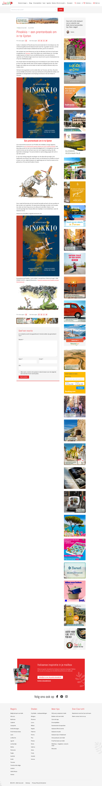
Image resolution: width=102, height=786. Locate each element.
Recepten (69, 3)
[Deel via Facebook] (39, 41)
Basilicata (12, 719)
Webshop (88, 3)
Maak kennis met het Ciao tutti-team (81, 713)
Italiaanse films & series (58, 728)
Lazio (11, 734)
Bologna (33, 716)
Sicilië (11, 759)
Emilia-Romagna (14, 728)
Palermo (33, 731)
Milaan (32, 725)
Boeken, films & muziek (58, 3)
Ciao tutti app (55, 719)
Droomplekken (37, 3)
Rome (32, 744)
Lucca (32, 722)
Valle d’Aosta (13, 771)
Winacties (54, 748)
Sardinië (12, 756)
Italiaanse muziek (56, 731)
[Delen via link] (46, 41)
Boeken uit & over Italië (22, 27)
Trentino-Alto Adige (15, 765)
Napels (33, 728)
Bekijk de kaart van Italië (16, 713)
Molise (12, 747)
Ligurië (12, 741)
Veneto (12, 774)
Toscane (12, 762)
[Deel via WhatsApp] (44, 41)
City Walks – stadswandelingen (39, 713)
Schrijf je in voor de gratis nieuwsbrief (50, 677)
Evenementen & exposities (58, 725)
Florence (28, 53)
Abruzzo (12, 716)
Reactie (21, 339)
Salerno (33, 747)
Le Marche (13, 738)
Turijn (32, 753)
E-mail (41, 359)
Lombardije (13, 744)
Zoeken (78, 3)
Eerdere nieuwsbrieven (44, 681)
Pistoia (33, 741)
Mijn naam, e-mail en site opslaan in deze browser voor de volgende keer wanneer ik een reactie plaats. (38, 372)
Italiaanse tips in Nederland (59, 734)
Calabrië (12, 722)
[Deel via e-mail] (41, 41)
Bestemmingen (22, 3)
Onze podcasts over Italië (58, 738)
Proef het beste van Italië (58, 741)
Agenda (49, 3)
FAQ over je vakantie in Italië (59, 713)
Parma (32, 734)
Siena (32, 750)
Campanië (13, 725)
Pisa (32, 738)
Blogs (30, 3)
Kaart (44, 3)
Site (20, 365)
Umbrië (12, 768)
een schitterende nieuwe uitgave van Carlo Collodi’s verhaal (39, 146)
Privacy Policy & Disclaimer (39, 783)
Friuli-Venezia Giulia (15, 731)
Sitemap (28, 783)
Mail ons (97, 3)
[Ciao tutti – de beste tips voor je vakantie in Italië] (7, 3)
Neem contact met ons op (79, 716)
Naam (21, 359)
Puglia (12, 753)
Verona (33, 759)
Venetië (33, 756)
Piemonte (13, 750)
